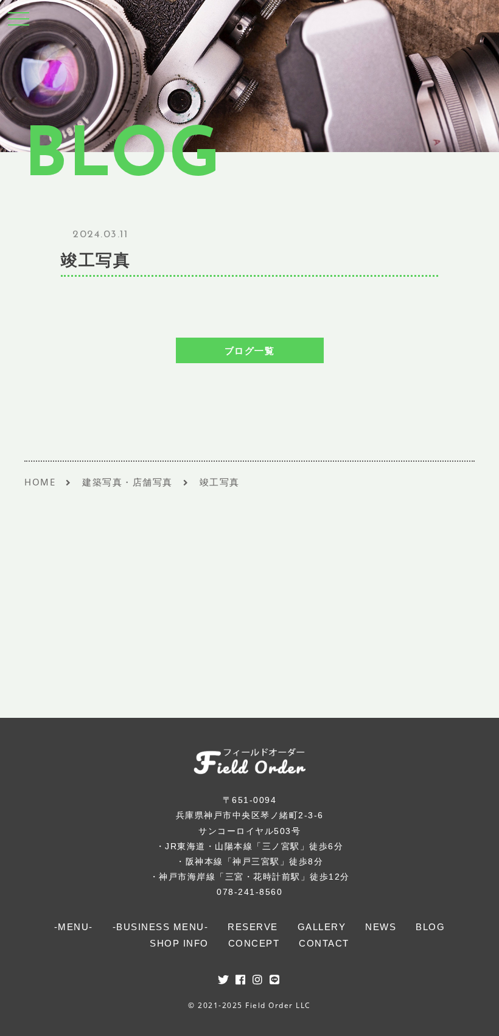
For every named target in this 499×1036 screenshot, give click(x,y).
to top (474, 1015)
